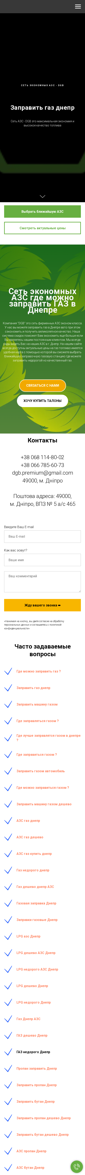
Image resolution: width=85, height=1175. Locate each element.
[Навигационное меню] (78, 7)
